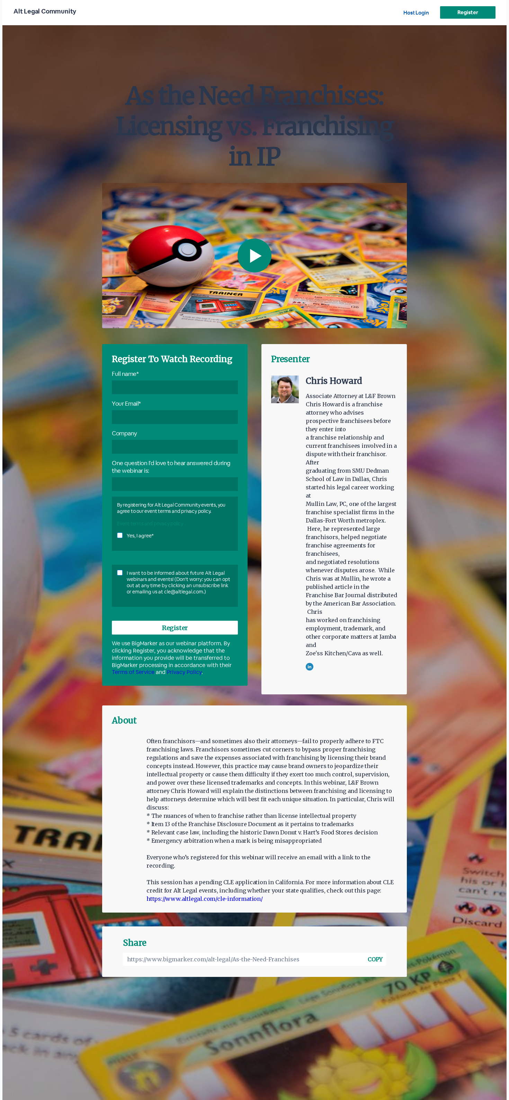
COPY (375, 959)
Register (467, 12)
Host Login (416, 12)
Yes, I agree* (140, 536)
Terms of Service (133, 672)
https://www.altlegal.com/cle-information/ (204, 898)
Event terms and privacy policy (150, 523)
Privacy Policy (184, 672)
